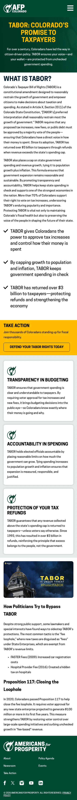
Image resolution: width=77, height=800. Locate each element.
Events (42, 766)
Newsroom (10, 766)
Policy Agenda (46, 758)
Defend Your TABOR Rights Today (40, 347)
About (7, 758)
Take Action (10, 773)
